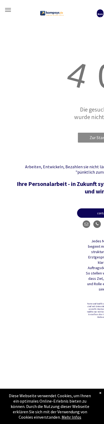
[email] (86, 224)
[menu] (8, 10)
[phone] (97, 224)
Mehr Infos (71, 417)
